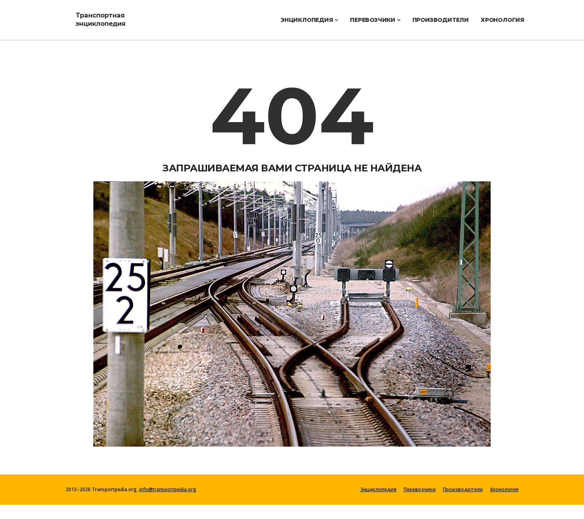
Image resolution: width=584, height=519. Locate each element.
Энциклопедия (307, 19)
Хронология (502, 19)
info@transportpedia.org (167, 489)
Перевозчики (373, 19)
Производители (440, 19)
